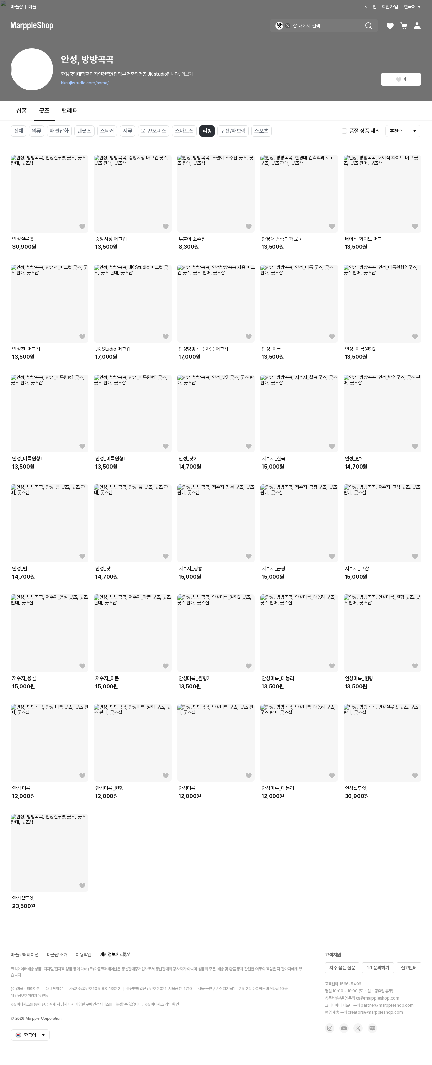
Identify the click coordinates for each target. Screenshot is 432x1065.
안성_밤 (19, 569)
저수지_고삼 (357, 569)
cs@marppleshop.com (377, 998)
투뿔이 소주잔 (192, 239)
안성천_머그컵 (26, 349)
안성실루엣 (23, 239)
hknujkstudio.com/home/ (85, 83)
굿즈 (44, 110)
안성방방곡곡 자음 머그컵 (203, 349)
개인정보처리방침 (116, 954)
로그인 (370, 6)
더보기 (187, 74)
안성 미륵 (21, 788)
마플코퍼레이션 (25, 954)
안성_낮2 (187, 459)
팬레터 (70, 110)
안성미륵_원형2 (194, 678)
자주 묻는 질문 (342, 967)
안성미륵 (187, 788)
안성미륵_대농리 (278, 678)
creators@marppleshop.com (375, 1012)
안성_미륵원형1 (27, 459)
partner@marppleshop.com (387, 1005)
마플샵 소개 (57, 954)
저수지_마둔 (107, 678)
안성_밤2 (354, 459)
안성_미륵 (271, 349)
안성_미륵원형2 (360, 349)
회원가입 (390, 6)
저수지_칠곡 (274, 459)
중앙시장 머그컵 (111, 239)
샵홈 (21, 110)
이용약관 (83, 954)
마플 (32, 6)
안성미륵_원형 (359, 678)
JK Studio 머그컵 (112, 349)
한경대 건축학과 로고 (282, 239)
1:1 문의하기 (378, 967)
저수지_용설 (24, 678)
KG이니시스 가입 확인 (162, 1004)
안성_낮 (102, 569)
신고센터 (409, 967)
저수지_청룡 (190, 569)
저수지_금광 (274, 569)
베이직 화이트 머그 (363, 239)
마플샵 (17, 6)
